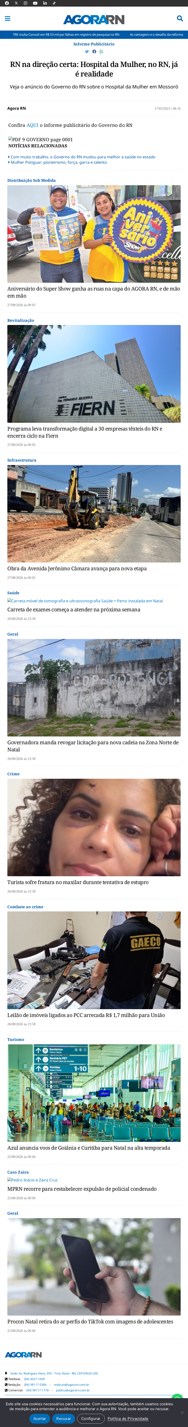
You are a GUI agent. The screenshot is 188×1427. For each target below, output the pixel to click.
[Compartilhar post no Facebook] (94, 51)
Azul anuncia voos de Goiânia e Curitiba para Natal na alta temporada (88, 1147)
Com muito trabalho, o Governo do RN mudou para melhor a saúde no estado (83, 157)
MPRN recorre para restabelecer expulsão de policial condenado (82, 1188)
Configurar (91, 1418)
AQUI (33, 125)
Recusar (63, 1418)
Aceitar (40, 1418)
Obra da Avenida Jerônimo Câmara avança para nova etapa (77, 568)
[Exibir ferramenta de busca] (180, 18)
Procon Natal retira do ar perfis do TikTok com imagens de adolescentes (90, 1321)
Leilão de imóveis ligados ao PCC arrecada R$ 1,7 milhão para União (86, 1015)
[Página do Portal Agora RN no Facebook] (9, 3)
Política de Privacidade (128, 1418)
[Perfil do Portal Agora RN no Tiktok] (57, 3)
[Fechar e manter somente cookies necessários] (181, 1412)
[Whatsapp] (101, 51)
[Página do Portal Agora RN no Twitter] (19, 3)
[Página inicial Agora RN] (23, 1355)
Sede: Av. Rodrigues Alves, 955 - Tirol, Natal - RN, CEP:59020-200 (54, 1373)
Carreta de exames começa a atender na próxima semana (73, 609)
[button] (7, 18)
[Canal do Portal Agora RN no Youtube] (37, 3)
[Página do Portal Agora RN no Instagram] (28, 3)
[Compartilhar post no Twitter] (87, 51)
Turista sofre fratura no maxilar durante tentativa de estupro (78, 882)
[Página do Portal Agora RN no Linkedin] (47, 3)
